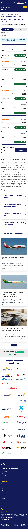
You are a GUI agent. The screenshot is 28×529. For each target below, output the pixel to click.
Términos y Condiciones (23, 525)
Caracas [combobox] (4, 35)
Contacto (3, 503)
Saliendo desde (5, 32)
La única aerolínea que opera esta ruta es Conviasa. (12, 206)
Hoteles (2, 485)
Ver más (14, 345)
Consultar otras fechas (21, 150)
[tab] (7, 29)
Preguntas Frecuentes (5, 500)
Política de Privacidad (16, 525)
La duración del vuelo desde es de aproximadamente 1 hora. (12, 215)
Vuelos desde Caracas (12, 14)
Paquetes (3, 488)
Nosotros (3, 498)
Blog (2, 490)
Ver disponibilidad (20, 55)
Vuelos (2, 14)
